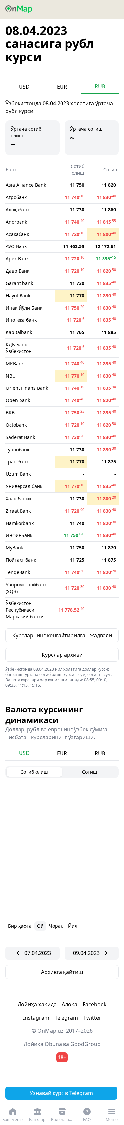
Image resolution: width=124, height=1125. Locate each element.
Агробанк (16, 197)
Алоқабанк (18, 209)
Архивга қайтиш (62, 972)
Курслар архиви (62, 654)
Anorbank (16, 222)
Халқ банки (18, 498)
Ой (40, 926)
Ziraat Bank (18, 511)
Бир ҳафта (20, 926)
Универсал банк (24, 486)
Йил (72, 926)
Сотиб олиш (34, 772)
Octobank (16, 425)
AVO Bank (16, 246)
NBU (11, 376)
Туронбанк (17, 449)
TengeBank (18, 572)
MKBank (15, 363)
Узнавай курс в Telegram (61, 1093)
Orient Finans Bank (27, 388)
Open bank (18, 400)
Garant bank (19, 283)
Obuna (53, 1044)
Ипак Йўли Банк (24, 308)
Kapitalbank (19, 332)
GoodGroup (85, 1044)
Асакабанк (17, 234)
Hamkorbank (20, 523)
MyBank (14, 547)
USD (24, 86)
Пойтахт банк (21, 560)
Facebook (95, 1004)
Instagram (36, 1017)
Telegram (66, 1017)
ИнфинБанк (19, 535)
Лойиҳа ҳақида (37, 1004)
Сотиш (89, 772)
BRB (10, 412)
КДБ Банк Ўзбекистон (19, 347)
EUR (62, 86)
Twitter (92, 1017)
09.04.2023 (86, 953)
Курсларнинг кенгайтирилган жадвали (62, 635)
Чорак (56, 926)
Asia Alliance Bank (26, 185)
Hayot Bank (18, 295)
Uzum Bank (18, 474)
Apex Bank (17, 258)
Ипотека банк (21, 320)
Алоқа (69, 1004)
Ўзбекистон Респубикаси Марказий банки (25, 610)
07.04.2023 (37, 953)
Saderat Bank (20, 437)
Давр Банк (17, 271)
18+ (62, 1057)
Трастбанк (17, 461)
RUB (100, 86)
